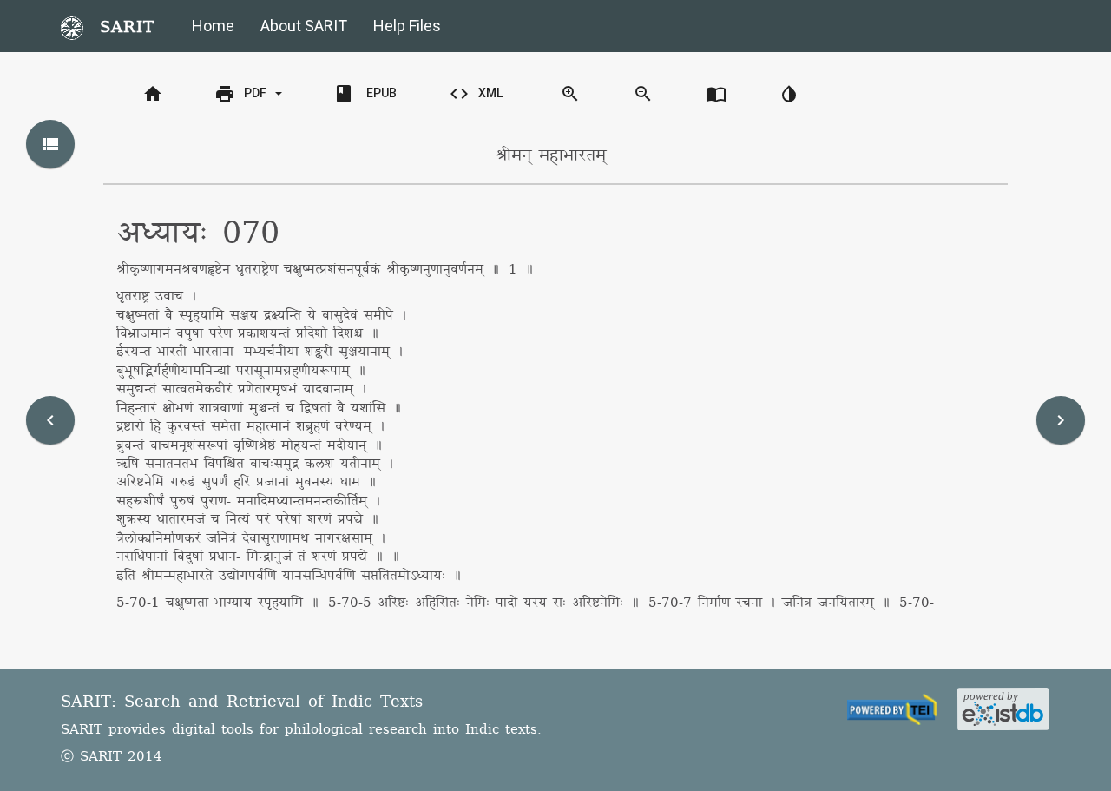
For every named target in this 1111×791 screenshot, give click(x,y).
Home (213, 25)
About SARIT (303, 25)
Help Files (407, 25)
